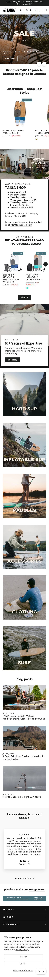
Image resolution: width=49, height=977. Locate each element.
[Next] (44, 64)
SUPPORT (8, 917)
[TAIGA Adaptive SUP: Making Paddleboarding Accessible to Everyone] (24, 697)
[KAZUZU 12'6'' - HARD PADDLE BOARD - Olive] (36, 139)
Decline (23, 963)
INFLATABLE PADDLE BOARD (24, 240)
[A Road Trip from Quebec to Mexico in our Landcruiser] (24, 738)
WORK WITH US (11, 924)
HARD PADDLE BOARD (26, 244)
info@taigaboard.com (21, 224)
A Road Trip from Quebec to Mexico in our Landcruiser (23, 758)
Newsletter (10, 933)
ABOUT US (8, 910)
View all (24, 297)
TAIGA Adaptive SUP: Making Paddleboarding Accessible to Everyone (24, 717)
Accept (23, 956)
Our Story (12, 360)
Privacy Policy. (22, 949)
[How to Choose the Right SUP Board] (24, 778)
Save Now (10, 58)
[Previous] (39, 64)
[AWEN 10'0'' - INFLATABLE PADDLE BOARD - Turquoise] (27, 288)
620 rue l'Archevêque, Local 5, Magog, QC (21, 215)
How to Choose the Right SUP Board (22, 797)
